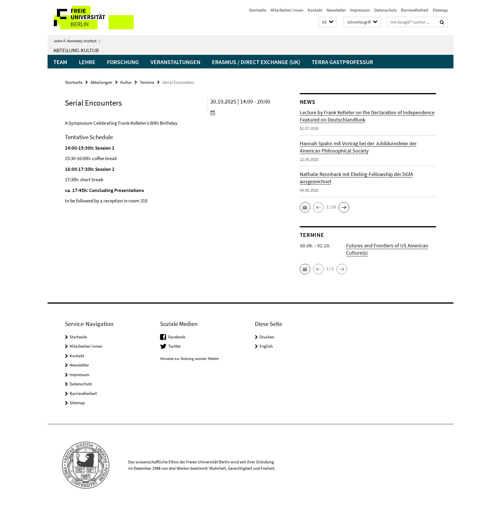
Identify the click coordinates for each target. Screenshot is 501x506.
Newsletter (336, 10)
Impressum (360, 10)
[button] (327, 22)
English (266, 346)
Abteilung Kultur (76, 50)
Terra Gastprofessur (342, 62)
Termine (147, 82)
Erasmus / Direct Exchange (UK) (256, 62)
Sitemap (440, 10)
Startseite (257, 10)
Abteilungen (101, 82)
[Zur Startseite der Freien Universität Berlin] (96, 17)
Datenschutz (385, 10)
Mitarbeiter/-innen (287, 10)
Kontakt (315, 10)
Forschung (123, 62)
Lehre (87, 62)
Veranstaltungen (175, 62)
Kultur (126, 82)
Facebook (176, 337)
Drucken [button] (266, 337)
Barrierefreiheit (414, 10)
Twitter (174, 346)
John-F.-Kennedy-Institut (76, 41)
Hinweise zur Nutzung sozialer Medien (189, 358)
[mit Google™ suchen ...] (442, 22)
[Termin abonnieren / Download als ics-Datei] (244, 112)
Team (60, 62)
